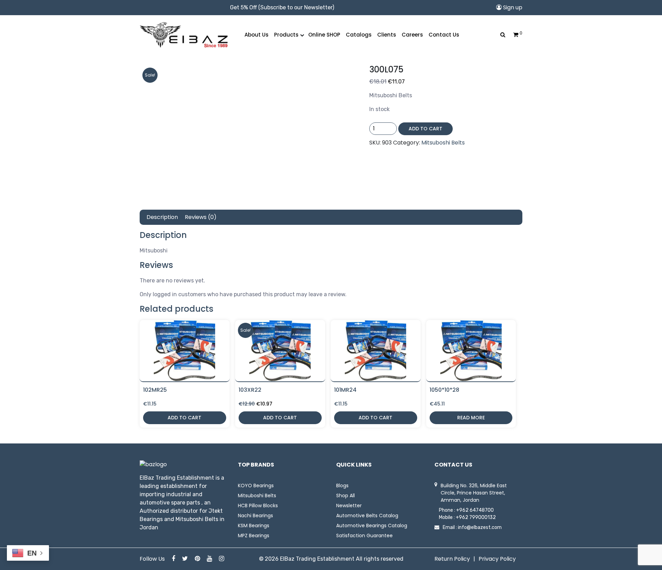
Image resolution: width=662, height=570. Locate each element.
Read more (471, 417)
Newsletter (349, 505)
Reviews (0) (201, 217)
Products (286, 34)
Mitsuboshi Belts (443, 143)
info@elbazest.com (480, 527)
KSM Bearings (253, 525)
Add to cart (425, 128)
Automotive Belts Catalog (367, 515)
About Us (256, 34)
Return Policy (452, 559)
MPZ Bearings (253, 535)
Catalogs (359, 34)
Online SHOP (324, 34)
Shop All (345, 495)
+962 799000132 (476, 517)
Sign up (512, 7)
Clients (386, 34)
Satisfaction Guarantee (364, 535)
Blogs (342, 485)
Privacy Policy (497, 559)
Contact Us (444, 34)
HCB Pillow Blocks (258, 505)
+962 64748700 (475, 510)
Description (162, 217)
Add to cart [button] (184, 417)
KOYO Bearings (256, 485)
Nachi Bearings (255, 515)
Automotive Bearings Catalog (371, 525)
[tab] (162, 217)
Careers (412, 34)
